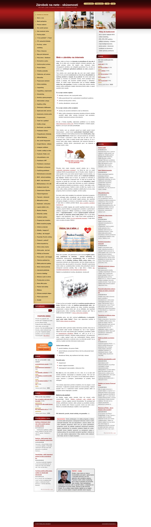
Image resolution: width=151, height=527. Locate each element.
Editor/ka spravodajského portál (107, 359)
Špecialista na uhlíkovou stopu (106, 315)
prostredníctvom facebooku (42, 367)
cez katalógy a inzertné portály (43, 375)
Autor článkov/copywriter (105, 170)
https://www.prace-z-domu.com (64, 123)
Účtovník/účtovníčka (103, 193)
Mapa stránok (100, 3)
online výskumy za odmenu (67, 321)
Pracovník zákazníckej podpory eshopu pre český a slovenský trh (106, 290)
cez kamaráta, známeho (41, 372)
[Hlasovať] (100, 66)
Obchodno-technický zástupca (106, 266)
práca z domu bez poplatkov (80, 312)
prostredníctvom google (41, 364)
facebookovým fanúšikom (66, 333)
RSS (108, 3)
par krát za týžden (103, 67)
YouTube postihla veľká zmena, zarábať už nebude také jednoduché (43, 472)
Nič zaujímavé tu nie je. (41, 409)
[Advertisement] (75, 42)
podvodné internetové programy (66, 170)
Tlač (114, 3)
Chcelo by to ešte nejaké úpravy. (44, 404)
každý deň (101, 64)
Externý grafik (102, 147)
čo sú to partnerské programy (79, 218)
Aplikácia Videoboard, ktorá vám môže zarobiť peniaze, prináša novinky (42, 424)
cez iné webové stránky (41, 381)
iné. (36, 384)
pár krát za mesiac (103, 74)
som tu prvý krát (102, 80)
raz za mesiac (102, 77)
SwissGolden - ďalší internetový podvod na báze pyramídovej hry (44, 456)
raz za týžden (101, 70)
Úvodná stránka (89, 3)
